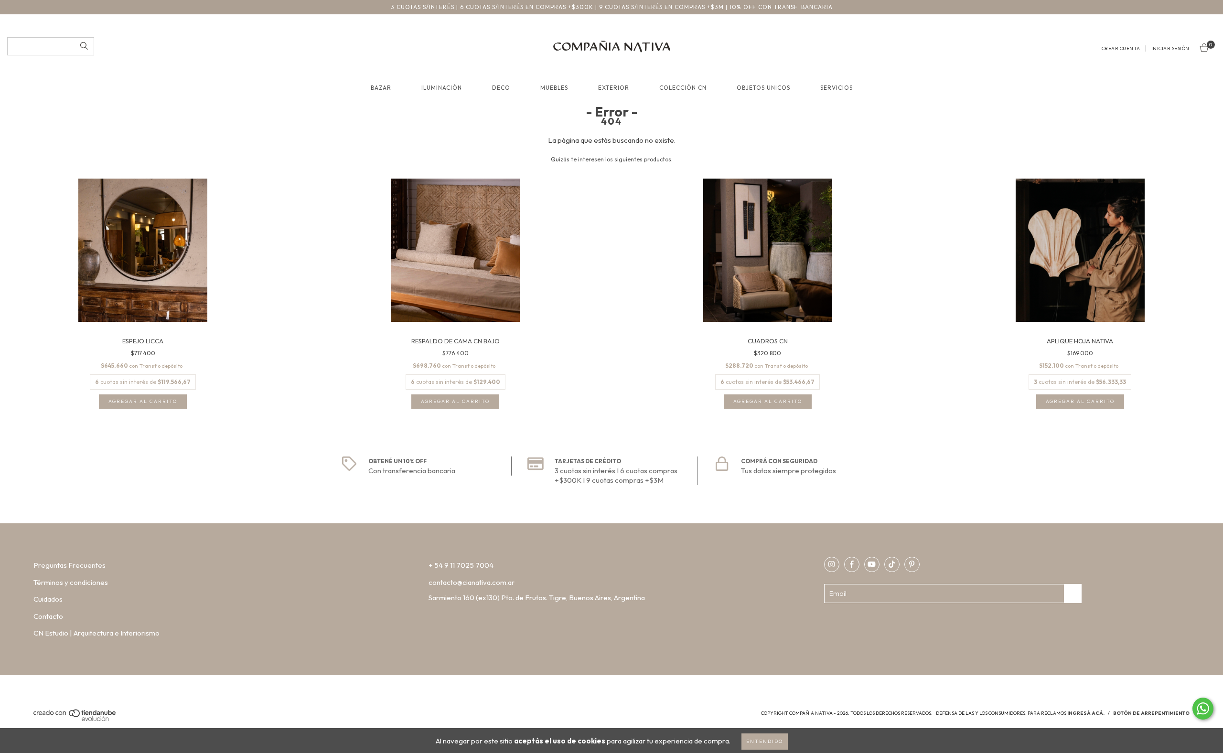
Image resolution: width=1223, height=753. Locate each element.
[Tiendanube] (75, 719)
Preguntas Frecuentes (69, 565)
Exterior (613, 87)
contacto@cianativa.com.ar (472, 582)
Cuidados (48, 599)
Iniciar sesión (1170, 48)
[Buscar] (84, 46)
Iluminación (441, 87)
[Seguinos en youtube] (872, 564)
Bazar (381, 87)
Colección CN (683, 87)
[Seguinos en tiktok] (892, 564)
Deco (501, 87)
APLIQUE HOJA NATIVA (1080, 341)
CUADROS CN (768, 341)
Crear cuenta (1121, 48)
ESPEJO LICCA (142, 341)
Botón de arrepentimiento (1151, 713)
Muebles (554, 87)
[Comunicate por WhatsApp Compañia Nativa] (1202, 709)
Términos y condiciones (70, 582)
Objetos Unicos (763, 87)
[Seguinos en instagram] (831, 564)
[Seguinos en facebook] (851, 564)
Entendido (764, 741)
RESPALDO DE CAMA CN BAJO (455, 341)
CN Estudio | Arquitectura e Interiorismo (96, 632)
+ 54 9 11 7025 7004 (461, 565)
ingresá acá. (1086, 713)
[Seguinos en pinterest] (912, 564)
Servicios (836, 87)
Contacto (48, 616)
